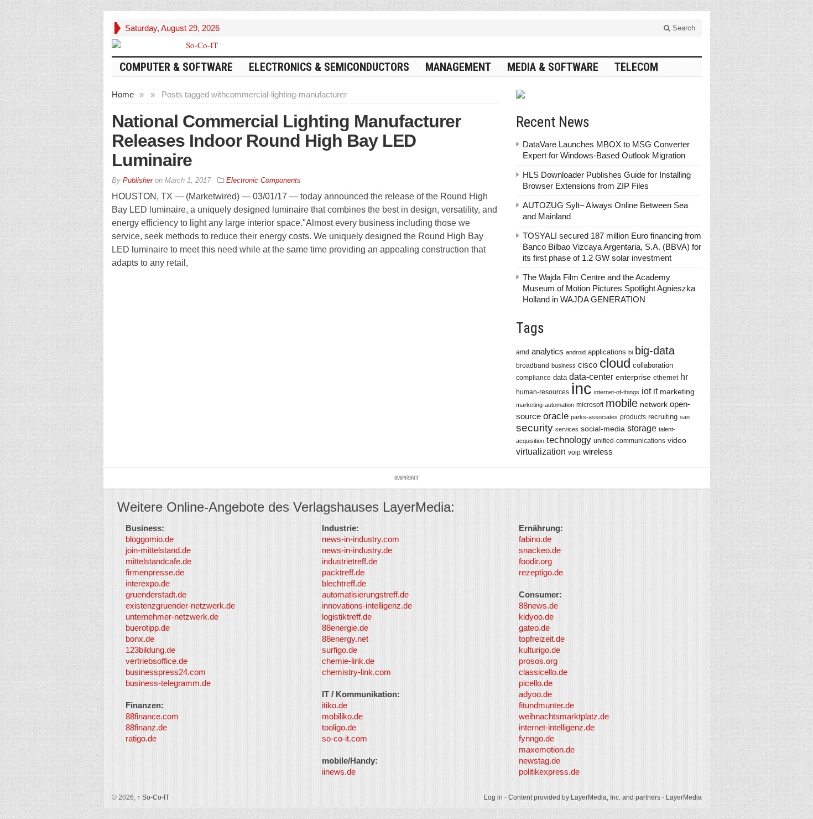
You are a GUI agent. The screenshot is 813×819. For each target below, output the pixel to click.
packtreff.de (343, 572)
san (685, 417)
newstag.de (539, 760)
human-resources (542, 391)
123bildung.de (150, 650)
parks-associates (594, 417)
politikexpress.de (549, 771)
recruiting (663, 417)
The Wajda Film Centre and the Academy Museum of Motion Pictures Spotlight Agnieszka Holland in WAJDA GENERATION (609, 288)
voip (574, 452)
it (655, 391)
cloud (615, 363)
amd (522, 352)
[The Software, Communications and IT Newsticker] (197, 44)
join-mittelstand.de (158, 550)
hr (684, 377)
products (633, 416)
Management (458, 67)
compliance (533, 378)
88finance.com (152, 716)
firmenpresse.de (155, 572)
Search (682, 28)
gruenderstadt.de (156, 594)
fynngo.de (536, 738)
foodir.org (535, 561)
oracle (556, 415)
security (534, 428)
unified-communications (629, 440)
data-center (591, 377)
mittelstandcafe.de (158, 561)
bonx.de (140, 638)
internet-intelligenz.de (557, 727)
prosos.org (538, 661)
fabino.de (535, 539)
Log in (493, 797)
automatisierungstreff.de (365, 594)
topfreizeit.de (542, 638)
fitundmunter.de (546, 705)
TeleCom (636, 67)
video (677, 440)
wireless (598, 451)
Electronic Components (263, 180)
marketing (677, 391)
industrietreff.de (349, 561)
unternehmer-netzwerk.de (172, 616)
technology (568, 440)
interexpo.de (148, 583)
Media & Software (552, 67)
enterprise (633, 377)
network (654, 404)
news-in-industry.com (360, 539)
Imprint (406, 478)
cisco (587, 364)
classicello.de (543, 672)
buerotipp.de (148, 627)
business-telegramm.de (168, 683)
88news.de (538, 605)
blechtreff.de (344, 583)
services (567, 429)
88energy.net (345, 638)
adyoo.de (535, 694)
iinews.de (339, 771)
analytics (547, 351)
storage (641, 428)
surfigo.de (339, 650)
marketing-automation (545, 404)
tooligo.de (339, 727)
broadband (532, 365)
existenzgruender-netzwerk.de (180, 605)
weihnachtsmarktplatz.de (564, 716)
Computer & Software (176, 67)
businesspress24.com (166, 672)
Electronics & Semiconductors (329, 67)
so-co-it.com (344, 738)
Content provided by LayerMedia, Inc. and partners (584, 797)
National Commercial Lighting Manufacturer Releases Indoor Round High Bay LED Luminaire (286, 140)
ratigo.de (141, 738)
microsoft (589, 405)
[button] (24, 794)
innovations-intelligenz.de (367, 605)
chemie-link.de (348, 661)
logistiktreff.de (347, 616)
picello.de (536, 683)
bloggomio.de (150, 539)
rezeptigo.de (541, 572)
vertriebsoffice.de (156, 661)
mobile (622, 403)
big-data (655, 350)
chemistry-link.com (356, 672)
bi (630, 352)
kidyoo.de (536, 616)
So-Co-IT (153, 797)
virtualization (541, 451)
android (576, 352)
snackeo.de (540, 550)
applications (607, 352)
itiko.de (334, 705)
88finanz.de (146, 727)
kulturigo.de (539, 650)
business (563, 365)
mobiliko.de (342, 716)
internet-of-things (616, 392)
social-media (603, 428)
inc (581, 388)
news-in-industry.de (357, 550)
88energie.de (345, 627)
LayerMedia (684, 797)
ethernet (665, 378)
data (560, 377)
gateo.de (534, 627)
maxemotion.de (547, 749)
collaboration (653, 365)
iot (646, 391)
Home (123, 94)
